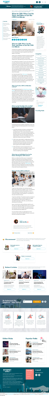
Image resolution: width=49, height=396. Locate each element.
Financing (40, 68)
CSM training (27, 163)
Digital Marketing (41, 62)
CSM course (24, 74)
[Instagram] (37, 2)
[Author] (27, 222)
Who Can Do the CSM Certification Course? (6, 24)
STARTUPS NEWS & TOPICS (41, 83)
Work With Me (29, 372)
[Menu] (45, 2)
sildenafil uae (32, 394)
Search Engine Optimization (41, 77)
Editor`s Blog (29, 378)
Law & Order (41, 70)
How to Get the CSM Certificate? (6, 39)
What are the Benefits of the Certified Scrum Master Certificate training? (6, 29)
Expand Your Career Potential (41, 66)
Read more (16, 248)
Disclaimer (29, 374)
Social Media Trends (41, 79)
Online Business (40, 72)
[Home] (6, 2)
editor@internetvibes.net (39, 372)
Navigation (29, 376)
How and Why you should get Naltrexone (12, 393)
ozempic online (45, 394)
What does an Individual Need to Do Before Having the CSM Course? (7, 35)
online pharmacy (10, 394)
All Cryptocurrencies (40, 58)
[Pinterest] (40, 2)
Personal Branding (41, 74)
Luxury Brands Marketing (40, 105)
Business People (41, 60)
